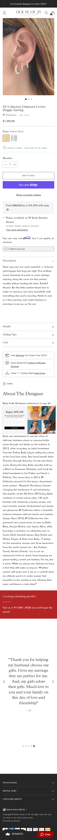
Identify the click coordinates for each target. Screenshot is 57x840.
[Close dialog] (55, 406)
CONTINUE (14, 427)
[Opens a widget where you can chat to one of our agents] (45, 834)
